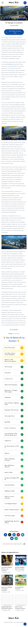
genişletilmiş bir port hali (12, 64)
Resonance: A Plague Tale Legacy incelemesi (6, 589)
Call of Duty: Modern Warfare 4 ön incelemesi (6, 569)
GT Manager (16, 333)
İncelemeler (15, 329)
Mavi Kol (13, 2)
